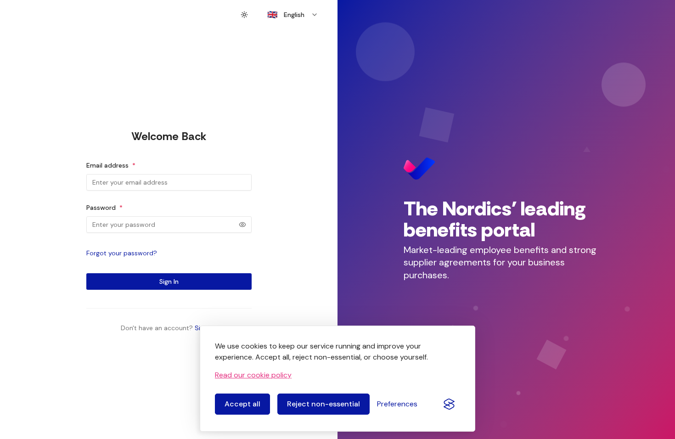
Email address (110, 165)
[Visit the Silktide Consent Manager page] (449, 404)
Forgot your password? (121, 253)
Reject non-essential (323, 404)
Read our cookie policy (253, 375)
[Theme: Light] (244, 15)
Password (104, 207)
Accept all (242, 404)
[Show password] (242, 224)
